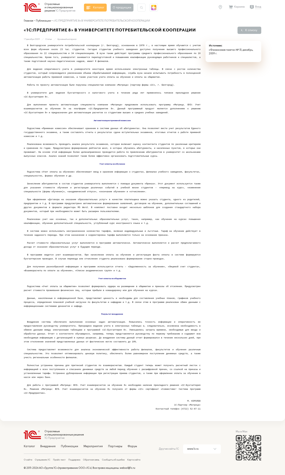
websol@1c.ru (127, 468)
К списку (251, 30)
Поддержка (74, 460)
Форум (132, 446)
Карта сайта (133, 460)
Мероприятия (93, 446)
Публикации (43, 20)
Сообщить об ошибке (113, 460)
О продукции (122, 7)
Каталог (29, 446)
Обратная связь (91, 460)
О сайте (28, 460)
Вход (258, 6)
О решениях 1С (42, 460)
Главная (28, 20)
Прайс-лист (59, 460)
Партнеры (115, 446)
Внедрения (48, 446)
